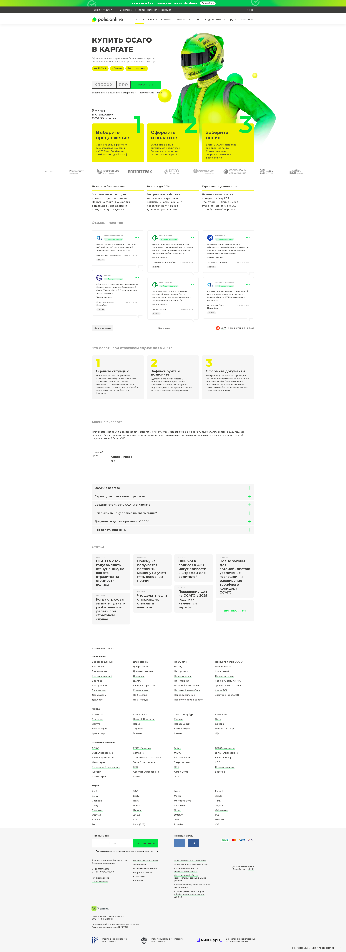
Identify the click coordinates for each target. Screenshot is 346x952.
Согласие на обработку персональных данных (186, 869)
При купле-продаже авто (188, 699)
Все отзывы (164, 328)
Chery (95, 805)
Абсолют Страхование (113, 236)
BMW (95, 796)
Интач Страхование (226, 753)
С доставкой (222, 671)
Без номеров (99, 671)
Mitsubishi (179, 805)
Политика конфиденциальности (190, 864)
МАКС (177, 753)
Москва (178, 719)
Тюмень (137, 733)
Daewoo (96, 815)
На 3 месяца (140, 695)
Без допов (98, 666)
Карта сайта (139, 876)
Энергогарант (182, 762)
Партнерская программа (145, 860)
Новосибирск (181, 724)
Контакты (140, 10)
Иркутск (96, 724)
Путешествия (184, 19)
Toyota (219, 805)
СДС (217, 762)
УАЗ (217, 824)
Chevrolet (97, 810)
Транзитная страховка (228, 685)
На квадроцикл (183, 676)
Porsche (178, 824)
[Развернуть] (157, 851)
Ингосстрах (220, 236)
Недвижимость (214, 19)
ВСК (135, 767)
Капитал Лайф (223, 757)
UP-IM (251, 869)
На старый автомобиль (187, 690)
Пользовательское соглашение (190, 860)
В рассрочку (99, 690)
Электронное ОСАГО (227, 695)
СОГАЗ (95, 748)
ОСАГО (139, 19)
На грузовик (181, 671)
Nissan (177, 810)
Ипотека (166, 19)
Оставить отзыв (102, 328)
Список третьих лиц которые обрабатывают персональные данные (189, 894)
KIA (135, 819)
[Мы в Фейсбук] (193, 843)
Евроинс (107, 275)
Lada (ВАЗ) (139, 824)
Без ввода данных (102, 662)
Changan (97, 800)
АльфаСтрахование (103, 757)
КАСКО (152, 19)
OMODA (178, 815)
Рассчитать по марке (150, 92)
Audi (94, 791)
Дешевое (97, 699)
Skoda (218, 796)
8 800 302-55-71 (100, 881)
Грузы (233, 19)
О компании (126, 10)
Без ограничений (102, 676)
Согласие (138, 753)
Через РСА (221, 690)
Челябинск (221, 714)
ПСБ (176, 767)
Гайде (177, 748)
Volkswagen (221, 810)
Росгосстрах (99, 776)
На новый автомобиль (186, 685)
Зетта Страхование (144, 762)
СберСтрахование (102, 753)
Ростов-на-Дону (224, 728)
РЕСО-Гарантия (165, 236)
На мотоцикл (181, 681)
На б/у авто (180, 662)
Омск (218, 719)
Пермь (137, 724)
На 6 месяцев (140, 699)
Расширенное (223, 666)
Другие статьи (235, 610)
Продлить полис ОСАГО (229, 662)
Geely (136, 796)
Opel (176, 819)
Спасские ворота (224, 767)
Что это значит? (326, 948)
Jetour (136, 815)
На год (178, 666)
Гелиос (137, 776)
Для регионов (141, 666)
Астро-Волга (181, 772)
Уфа (217, 733)
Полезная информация (159, 10)
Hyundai (137, 810)
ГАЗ (217, 815)
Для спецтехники (143, 671)
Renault (219, 791)
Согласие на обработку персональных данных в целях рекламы (190, 878)
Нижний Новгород (144, 719)
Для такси (138, 676)
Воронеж (97, 719)
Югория (96, 772)
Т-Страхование (182, 757)
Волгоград (98, 714)
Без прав (97, 681)
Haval (136, 800)
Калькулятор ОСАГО (144, 685)
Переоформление (184, 695)
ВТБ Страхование (225, 748)
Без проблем (99, 685)
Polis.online (99, 648)
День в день (99, 695)
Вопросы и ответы (142, 872)
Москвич (220, 819)
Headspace (248, 866)
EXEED (96, 819)
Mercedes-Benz (182, 800)
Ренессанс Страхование (106, 767)
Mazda (178, 796)
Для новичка (140, 662)
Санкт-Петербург (184, 714)
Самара (219, 724)
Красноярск (140, 714)
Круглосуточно (141, 690)
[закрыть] (252, 3)
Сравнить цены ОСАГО (228, 681)
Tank (218, 800)
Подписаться (146, 843)
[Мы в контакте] (179, 843)
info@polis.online (100, 878)
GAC (135, 791)
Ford (94, 824)
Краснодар (98, 733)
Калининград (99, 728)
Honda (136, 805)
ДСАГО (137, 681)
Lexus (177, 791)
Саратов (138, 728)
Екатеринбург (182, 728)
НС (199, 19)
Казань (178, 733)
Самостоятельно (224, 676)
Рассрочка (247, 19)
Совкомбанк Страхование (148, 757)
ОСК (176, 776)
